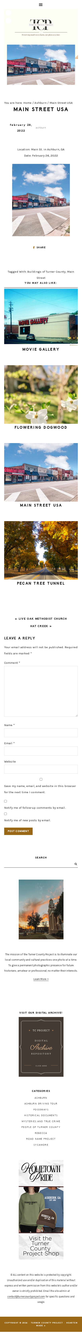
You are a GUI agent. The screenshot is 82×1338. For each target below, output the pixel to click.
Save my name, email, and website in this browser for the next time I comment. (40, 789)
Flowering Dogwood (41, 427)
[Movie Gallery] (41, 316)
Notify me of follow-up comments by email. (35, 807)
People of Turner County (41, 1127)
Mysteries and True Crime (41, 1121)
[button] (41, 4)
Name (9, 725)
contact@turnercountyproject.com (26, 1296)
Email (9, 743)
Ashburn (41, 127)
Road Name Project (41, 1138)
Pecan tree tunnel (41, 583)
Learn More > (41, 979)
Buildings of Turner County (46, 271)
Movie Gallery (41, 349)
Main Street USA (41, 505)
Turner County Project (41, 28)
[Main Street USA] (41, 472)
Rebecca (41, 1133)
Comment (12, 663)
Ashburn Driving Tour (41, 1103)
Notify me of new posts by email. (27, 820)
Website (10, 761)
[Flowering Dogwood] (41, 394)
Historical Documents (41, 1115)
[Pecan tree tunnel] (41, 550)
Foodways (41, 1109)
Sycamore (41, 1144)
